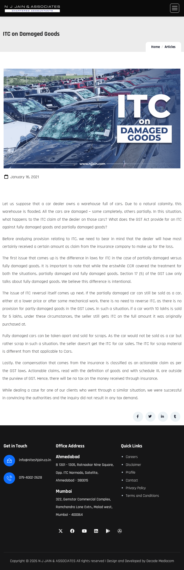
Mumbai (64, 491)
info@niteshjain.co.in (35, 460)
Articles (170, 47)
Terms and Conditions (142, 495)
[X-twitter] (60, 531)
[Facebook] (72, 531)
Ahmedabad (68, 457)
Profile (130, 472)
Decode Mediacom (160, 561)
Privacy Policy (136, 488)
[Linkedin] (96, 531)
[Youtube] (84, 531)
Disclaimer (133, 464)
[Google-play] (108, 531)
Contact (132, 480)
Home (155, 47)
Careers (132, 456)
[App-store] (120, 531)
